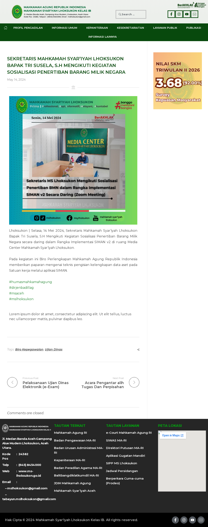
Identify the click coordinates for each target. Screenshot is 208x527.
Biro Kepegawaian (29, 349)
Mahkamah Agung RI (70, 433)
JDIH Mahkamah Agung (72, 483)
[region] (177, 80)
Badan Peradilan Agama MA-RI (78, 468)
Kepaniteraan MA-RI (69, 460)
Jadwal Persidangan (122, 471)
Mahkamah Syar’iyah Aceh (74, 491)
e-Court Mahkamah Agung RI (129, 433)
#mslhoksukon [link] (21, 299)
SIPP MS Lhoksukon (121, 463)
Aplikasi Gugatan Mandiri (125, 456)
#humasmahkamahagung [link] (30, 282)
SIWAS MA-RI (116, 440)
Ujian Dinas (53, 349)
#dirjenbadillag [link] (21, 288)
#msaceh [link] (16, 293)
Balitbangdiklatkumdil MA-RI (76, 475)
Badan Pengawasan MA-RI (75, 440)
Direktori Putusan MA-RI (125, 448)
